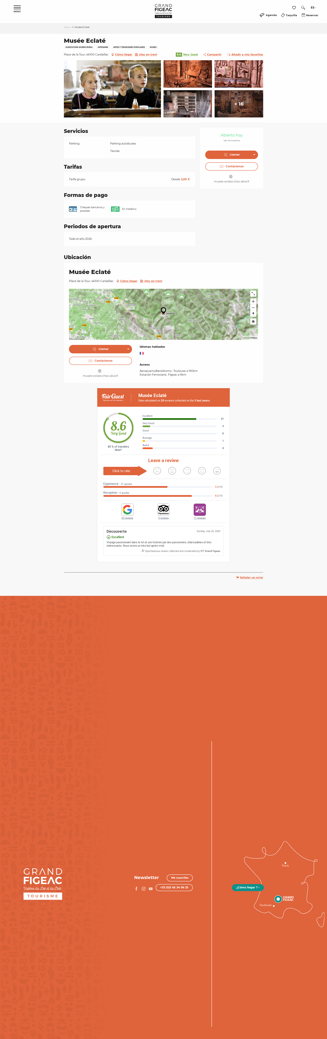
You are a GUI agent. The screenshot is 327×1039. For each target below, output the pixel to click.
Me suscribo (179, 877)
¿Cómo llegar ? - (247, 887)
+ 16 (239, 104)
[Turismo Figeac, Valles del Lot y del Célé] (163, 13)
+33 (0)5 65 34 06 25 (174, 887)
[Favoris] (294, 7)
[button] (303, 7)
